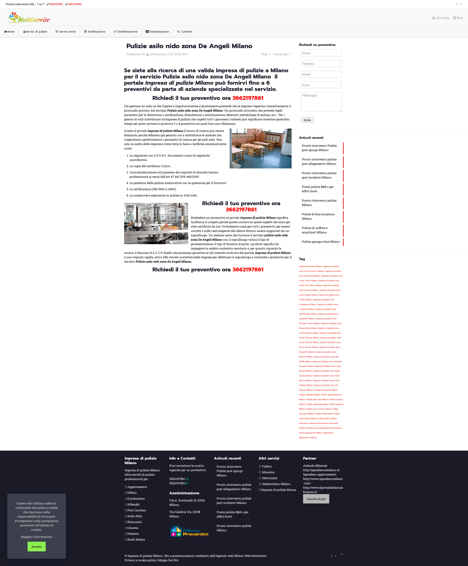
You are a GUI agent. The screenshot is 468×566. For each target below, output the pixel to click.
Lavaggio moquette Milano (326, 390)
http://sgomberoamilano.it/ (321, 470)
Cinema (133, 528)
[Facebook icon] (457, 4)
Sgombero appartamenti (319, 474)
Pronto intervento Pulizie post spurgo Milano (319, 148)
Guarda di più (316, 499)
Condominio (136, 498)
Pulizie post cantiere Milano (319, 409)
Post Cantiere (137, 510)
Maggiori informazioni (36, 537)
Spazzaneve (328, 432)
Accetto (36, 546)
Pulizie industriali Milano (317, 404)
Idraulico (268, 472)
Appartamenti (137, 487)
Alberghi (133, 504)
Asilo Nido (135, 516)
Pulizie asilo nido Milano (317, 399)
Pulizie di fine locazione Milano (318, 216)
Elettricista (269, 478)
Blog (459, 17)
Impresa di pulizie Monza (278, 490)
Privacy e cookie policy (140, 560)
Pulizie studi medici (324, 413)
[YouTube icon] (460, 4)
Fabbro (267, 466)
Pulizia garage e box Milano (321, 241)
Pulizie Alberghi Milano (309, 394)
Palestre (133, 533)
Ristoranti (135, 522)
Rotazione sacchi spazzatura (319, 428)
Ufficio (132, 492)
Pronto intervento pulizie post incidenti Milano (319, 175)
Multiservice (158, 54)
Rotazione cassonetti (308, 423)
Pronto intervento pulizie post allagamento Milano (319, 161)
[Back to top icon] (341, 554)
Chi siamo (442, 17)
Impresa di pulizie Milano (310, 266)
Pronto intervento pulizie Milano (319, 202)
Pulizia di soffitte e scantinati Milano (314, 230)
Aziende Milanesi (315, 465)
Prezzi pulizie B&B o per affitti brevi (318, 189)
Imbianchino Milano (276, 484)
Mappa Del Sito (168, 560)
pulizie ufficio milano (327, 418)
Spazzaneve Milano (308, 437)
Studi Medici (136, 539)
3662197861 (56, 4)
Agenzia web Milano (230, 556)
